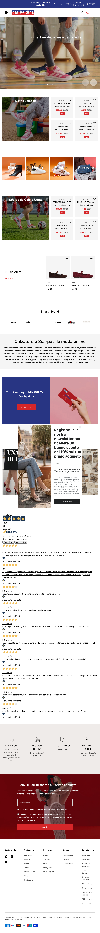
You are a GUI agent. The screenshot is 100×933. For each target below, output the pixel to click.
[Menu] (6, 12)
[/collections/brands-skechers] (42, 322)
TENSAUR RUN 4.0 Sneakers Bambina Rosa (62, 105)
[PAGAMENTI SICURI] (88, 749)
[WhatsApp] (6, 862)
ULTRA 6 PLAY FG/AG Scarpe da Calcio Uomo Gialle (62, 227)
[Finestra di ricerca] (76, 12)
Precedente (8, 542)
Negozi (92, 4)
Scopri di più (26, 407)
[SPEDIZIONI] (11, 749)
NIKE (86, 222)
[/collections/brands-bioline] (86, 322)
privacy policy (63, 810)
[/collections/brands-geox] (57, 322)
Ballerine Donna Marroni (56, 285)
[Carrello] (94, 12)
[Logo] (23, 12)
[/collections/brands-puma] (28, 322)
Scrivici (66, 4)
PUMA (86, 100)
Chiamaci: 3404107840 (78, 3)
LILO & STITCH (86, 124)
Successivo (21, 542)
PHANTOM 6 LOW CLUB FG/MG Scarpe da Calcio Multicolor (86, 227)
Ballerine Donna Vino (80, 285)
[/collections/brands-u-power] (71, 322)
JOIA (48, 282)
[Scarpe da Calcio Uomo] (25, 218)
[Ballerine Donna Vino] (83, 267)
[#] (50, 53)
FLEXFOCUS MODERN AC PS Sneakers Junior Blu (86, 105)
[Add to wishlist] (70, 99)
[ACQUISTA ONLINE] (37, 749)
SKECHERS (62, 124)
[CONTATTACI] (62, 749)
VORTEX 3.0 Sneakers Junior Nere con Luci (62, 128)
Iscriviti (45, 827)
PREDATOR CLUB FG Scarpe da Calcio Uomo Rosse (62, 204)
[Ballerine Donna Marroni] (58, 267)
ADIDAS (62, 100)
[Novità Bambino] (25, 119)
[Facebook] (11, 856)
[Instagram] (6, 856)
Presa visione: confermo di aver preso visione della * (44, 810)
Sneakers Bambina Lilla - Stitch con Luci (86, 128)
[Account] (82, 12)
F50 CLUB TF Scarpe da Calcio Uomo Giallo (86, 204)
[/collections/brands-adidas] (13, 322)
